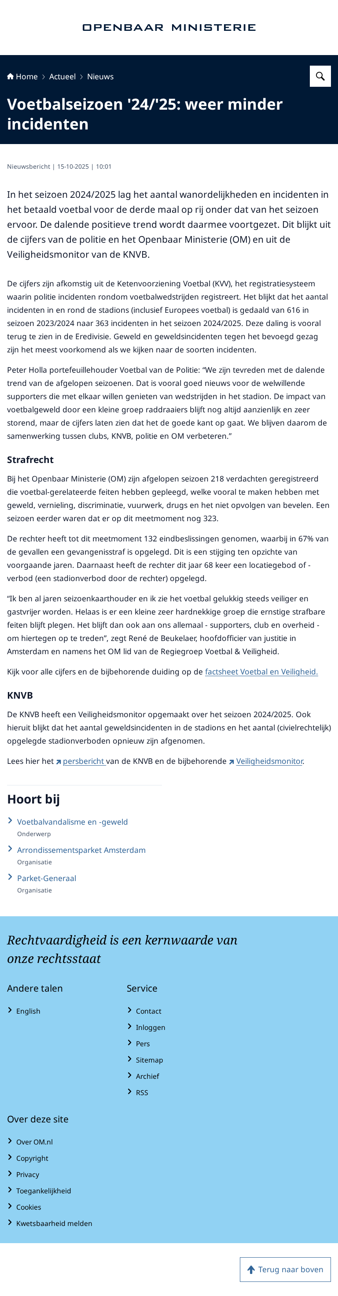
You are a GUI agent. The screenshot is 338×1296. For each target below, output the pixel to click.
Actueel (62, 76)
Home (27, 76)
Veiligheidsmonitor (269, 760)
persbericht (84, 760)
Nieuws (100, 76)
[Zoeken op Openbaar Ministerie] (320, 76)
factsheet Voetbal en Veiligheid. (261, 671)
